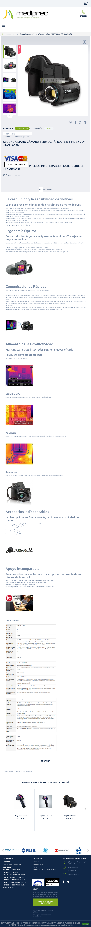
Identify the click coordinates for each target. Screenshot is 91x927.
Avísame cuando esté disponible (16, 137)
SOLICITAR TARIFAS (16, 164)
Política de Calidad (10, 872)
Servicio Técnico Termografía (15, 880)
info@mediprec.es (73, 874)
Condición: (38, 128)
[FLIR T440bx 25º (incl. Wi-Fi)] (9, 51)
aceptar (85, 924)
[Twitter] (68, 881)
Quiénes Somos (8, 867)
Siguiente (10, 115)
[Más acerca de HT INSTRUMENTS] (62, 850)
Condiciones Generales (12, 864)
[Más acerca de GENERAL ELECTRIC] (29, 850)
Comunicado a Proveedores (14, 874)
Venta (35, 867)
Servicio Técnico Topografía (14, 885)
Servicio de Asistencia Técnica (44, 869)
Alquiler (36, 862)
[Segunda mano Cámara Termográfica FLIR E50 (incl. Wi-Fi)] (21, 801)
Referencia (8, 128)
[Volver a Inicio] (2, 34)
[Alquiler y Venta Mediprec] (25, 14)
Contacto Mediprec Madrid (14, 877)
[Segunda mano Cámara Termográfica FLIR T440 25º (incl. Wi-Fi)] (69, 801)
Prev (3, 850)
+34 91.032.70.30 (73, 871)
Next (88, 850)
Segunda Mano (12, 34)
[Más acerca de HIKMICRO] (45, 850)
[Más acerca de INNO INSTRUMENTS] (79, 850)
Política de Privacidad (11, 869)
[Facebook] (63, 881)
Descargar (47, 189)
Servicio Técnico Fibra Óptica (14, 882)
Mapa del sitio (8, 887)
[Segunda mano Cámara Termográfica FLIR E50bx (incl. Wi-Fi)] (45, 801)
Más (40, 189)
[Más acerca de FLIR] (12, 850)
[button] (45, 902)
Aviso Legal (7, 862)
